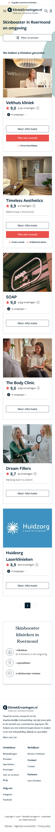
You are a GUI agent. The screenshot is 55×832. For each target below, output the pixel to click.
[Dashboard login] (51, 11)
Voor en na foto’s (11, 774)
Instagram (7, 794)
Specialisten (8, 764)
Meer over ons (10, 737)
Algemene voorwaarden (25, 826)
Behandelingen (10, 753)
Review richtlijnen (36, 753)
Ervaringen (8, 769)
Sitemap (8, 826)
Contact (31, 766)
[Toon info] (37, 108)
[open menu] (4, 11)
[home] (24, 11)
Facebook (7, 799)
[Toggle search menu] (46, 11)
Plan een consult (27, 138)
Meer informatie (27, 129)
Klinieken (7, 758)
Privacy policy (44, 826)
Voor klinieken (34, 780)
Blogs (5, 780)
